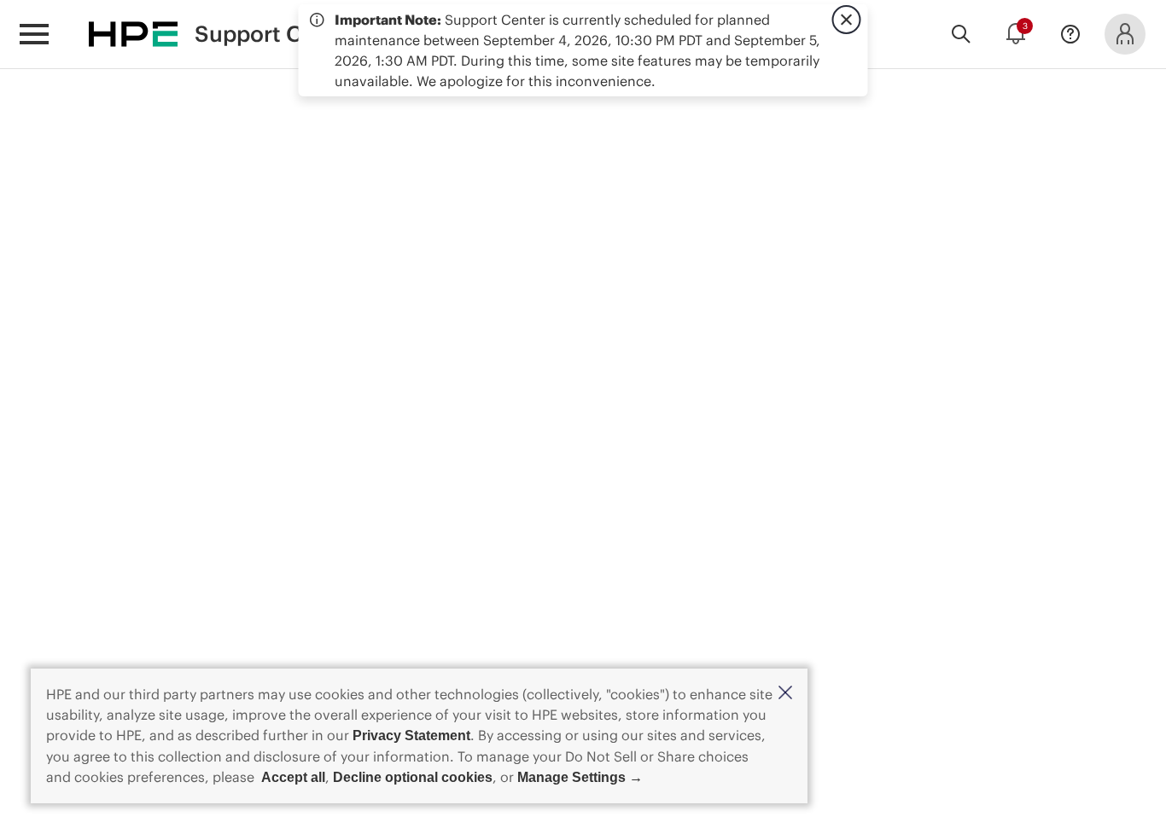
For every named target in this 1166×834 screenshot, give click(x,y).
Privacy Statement (411, 735)
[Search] (961, 34)
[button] (785, 694)
